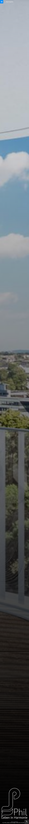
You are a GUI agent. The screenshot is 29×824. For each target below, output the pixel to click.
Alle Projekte (9, 1)
